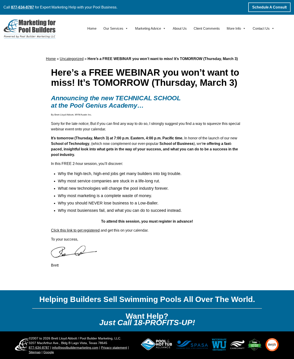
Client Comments (207, 28)
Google (48, 352)
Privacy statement (114, 347)
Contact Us (261, 28)
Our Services (113, 28)
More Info (234, 28)
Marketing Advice (148, 28)
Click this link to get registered (75, 230)
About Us (180, 28)
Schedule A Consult (269, 7)
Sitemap (35, 352)
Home (91, 28)
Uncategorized (72, 59)
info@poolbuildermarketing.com (75, 347)
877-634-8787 (22, 7)
